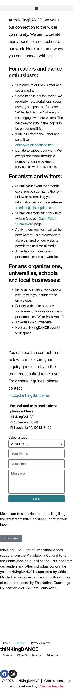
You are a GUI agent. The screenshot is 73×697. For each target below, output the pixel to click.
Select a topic (17, 437)
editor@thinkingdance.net (34, 145)
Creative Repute (50, 686)
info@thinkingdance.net (29, 395)
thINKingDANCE (19, 649)
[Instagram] (12, 674)
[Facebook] (4, 674)
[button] (36, 8)
